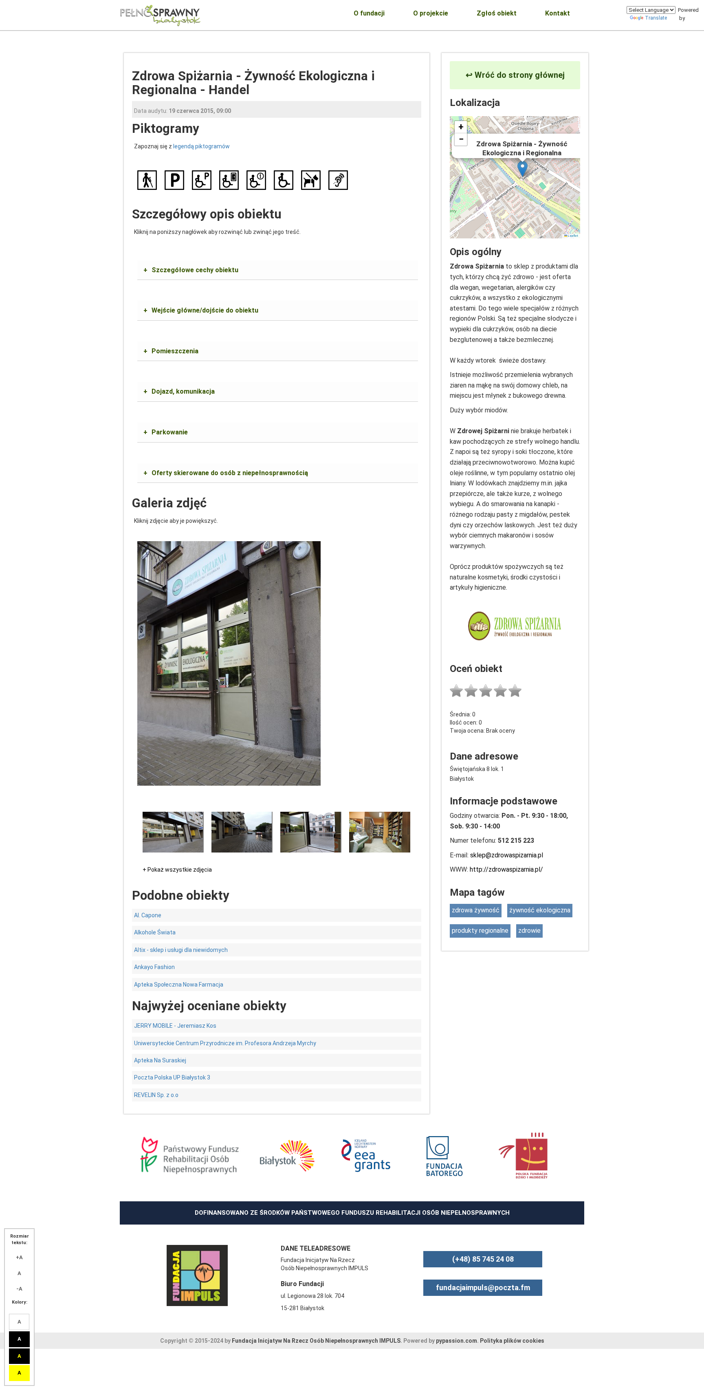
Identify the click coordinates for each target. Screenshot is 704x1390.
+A (19, 1257)
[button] (522, 169)
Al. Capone (147, 915)
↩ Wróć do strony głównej (515, 75)
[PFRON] (189, 1155)
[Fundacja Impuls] (197, 1275)
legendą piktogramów (201, 146)
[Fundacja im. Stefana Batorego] (444, 1155)
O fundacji (369, 13)
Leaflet (572, 236)
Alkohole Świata (155, 932)
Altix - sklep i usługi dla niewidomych (181, 950)
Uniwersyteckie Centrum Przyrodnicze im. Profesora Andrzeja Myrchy (225, 1043)
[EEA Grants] (365, 1155)
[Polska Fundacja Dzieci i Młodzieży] (523, 1155)
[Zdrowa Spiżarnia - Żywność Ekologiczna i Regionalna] (229, 662)
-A (19, 1289)
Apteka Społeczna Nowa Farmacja (178, 984)
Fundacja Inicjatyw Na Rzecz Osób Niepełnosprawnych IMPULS (316, 1340)
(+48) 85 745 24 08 (483, 1259)
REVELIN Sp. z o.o (156, 1095)
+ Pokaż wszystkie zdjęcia (177, 869)
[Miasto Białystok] (287, 1155)
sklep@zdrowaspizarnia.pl (506, 855)
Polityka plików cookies (512, 1340)
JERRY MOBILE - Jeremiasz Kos (175, 1025)
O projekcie (430, 13)
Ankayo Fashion (154, 967)
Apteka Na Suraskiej (160, 1060)
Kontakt (557, 13)
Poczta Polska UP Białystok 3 (172, 1077)
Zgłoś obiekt (497, 13)
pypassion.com (456, 1340)
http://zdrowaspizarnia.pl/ (506, 869)
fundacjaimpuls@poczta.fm (483, 1287)
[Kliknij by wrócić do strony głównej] (160, 14)
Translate (656, 18)
